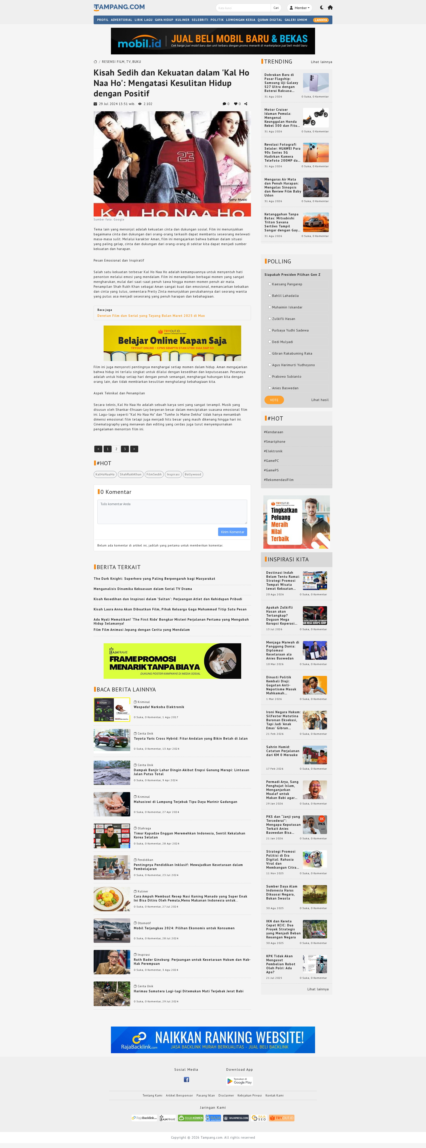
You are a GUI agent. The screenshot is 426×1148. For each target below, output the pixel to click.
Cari (276, 8)
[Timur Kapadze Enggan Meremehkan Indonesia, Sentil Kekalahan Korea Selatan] (112, 835)
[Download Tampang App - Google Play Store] (239, 1080)
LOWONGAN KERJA (240, 20)
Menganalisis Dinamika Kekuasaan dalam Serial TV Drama (143, 589)
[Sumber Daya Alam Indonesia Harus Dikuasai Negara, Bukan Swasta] (315, 894)
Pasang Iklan (206, 1095)
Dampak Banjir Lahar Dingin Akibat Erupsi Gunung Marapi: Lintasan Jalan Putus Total (191, 772)
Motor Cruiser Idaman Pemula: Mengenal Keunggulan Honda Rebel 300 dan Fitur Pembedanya (281, 118)
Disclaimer (226, 1095)
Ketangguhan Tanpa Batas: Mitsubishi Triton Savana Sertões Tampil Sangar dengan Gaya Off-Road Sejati (282, 222)
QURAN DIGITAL (270, 20)
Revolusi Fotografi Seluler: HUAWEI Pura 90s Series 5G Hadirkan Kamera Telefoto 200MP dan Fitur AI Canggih (282, 153)
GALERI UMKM (296, 20)
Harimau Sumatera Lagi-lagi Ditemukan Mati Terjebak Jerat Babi (189, 991)
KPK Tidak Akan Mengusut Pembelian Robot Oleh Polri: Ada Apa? (281, 964)
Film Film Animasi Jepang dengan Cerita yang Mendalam (142, 630)
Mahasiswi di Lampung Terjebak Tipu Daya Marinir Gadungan (185, 802)
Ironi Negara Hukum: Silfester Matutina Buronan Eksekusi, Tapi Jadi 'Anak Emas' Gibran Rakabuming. (283, 720)
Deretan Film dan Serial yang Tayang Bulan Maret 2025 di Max (151, 316)
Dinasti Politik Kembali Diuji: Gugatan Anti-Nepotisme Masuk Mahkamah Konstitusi (281, 685)
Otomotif (144, 923)
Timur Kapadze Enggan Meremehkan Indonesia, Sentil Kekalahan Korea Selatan (189, 835)
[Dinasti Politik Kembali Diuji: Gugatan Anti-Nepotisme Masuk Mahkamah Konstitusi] (315, 685)
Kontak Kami (275, 1095)
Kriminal (144, 702)
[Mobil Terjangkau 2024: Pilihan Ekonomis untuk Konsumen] (112, 930)
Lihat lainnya (321, 62)
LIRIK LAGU (144, 20)
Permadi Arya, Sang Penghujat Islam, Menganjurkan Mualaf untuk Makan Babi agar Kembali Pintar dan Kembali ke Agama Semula (282, 790)
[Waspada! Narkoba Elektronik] (112, 709)
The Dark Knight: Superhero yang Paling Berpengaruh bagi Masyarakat (154, 578)
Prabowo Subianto (287, 376)
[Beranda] (330, 8)
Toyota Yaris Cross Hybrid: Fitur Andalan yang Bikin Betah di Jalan (191, 738)
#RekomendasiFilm (279, 480)
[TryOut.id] (281, 1118)
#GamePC (271, 461)
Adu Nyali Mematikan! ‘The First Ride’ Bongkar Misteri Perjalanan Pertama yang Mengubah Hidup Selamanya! (171, 621)
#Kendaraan (273, 432)
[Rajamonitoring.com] (213, 1118)
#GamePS (271, 470)
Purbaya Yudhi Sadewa (290, 330)
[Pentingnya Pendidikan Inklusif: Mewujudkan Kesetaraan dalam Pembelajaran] (112, 867)
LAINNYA (321, 20)
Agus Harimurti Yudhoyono (293, 365)
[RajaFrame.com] (167, 1118)
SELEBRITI (200, 20)
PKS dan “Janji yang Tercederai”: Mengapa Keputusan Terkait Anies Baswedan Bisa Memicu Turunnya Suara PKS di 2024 (283, 825)
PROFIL (103, 20)
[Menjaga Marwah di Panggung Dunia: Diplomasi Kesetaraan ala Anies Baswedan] (315, 650)
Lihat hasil (320, 400)
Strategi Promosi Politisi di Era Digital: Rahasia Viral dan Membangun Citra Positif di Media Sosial (281, 860)
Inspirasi (173, 474)
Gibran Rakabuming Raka (292, 353)
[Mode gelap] (322, 8)
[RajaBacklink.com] (144, 1118)
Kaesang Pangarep (287, 284)
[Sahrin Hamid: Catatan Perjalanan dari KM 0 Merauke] (315, 755)
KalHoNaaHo (105, 474)
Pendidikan (145, 860)
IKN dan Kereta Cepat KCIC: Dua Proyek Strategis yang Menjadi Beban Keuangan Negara (283, 929)
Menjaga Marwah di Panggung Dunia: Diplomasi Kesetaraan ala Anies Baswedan (282, 650)
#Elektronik (273, 451)
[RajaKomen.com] (190, 1118)
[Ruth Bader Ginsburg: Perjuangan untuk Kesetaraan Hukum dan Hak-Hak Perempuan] (112, 962)
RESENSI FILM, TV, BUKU (121, 62)
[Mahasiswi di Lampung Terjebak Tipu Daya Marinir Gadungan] (112, 804)
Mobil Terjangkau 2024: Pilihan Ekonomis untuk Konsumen (184, 928)
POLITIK (217, 20)
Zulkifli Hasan (283, 319)
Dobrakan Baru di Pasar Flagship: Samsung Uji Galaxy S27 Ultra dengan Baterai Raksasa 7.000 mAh (281, 83)
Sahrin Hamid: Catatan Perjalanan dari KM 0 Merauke (283, 751)
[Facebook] (186, 1079)
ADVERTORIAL (121, 20)
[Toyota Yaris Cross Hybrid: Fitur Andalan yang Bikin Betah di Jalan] (112, 741)
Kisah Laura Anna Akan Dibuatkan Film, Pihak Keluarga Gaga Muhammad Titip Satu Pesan (170, 609)
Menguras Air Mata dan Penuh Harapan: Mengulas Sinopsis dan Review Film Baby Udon (282, 187)
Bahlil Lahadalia (285, 296)
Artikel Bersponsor (179, 1095)
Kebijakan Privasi (250, 1095)
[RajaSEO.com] (259, 1118)
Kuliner (143, 891)
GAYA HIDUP (164, 20)
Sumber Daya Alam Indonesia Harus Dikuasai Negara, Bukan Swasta (282, 892)
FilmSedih (154, 474)
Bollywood (193, 474)
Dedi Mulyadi (282, 342)
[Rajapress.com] (236, 1118)
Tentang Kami (152, 1095)
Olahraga (144, 828)
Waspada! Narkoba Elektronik (159, 707)
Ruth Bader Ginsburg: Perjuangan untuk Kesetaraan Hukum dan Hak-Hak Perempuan (192, 961)
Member (300, 8)
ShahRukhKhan (131, 474)
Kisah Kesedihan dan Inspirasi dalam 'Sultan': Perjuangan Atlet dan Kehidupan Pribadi (168, 599)
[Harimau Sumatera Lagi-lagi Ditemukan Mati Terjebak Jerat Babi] (112, 993)
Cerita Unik (145, 733)
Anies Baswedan (285, 388)
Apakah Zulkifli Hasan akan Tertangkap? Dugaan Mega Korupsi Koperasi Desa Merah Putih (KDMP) (281, 616)
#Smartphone (275, 441)
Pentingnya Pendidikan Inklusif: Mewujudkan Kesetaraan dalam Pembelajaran (188, 867)
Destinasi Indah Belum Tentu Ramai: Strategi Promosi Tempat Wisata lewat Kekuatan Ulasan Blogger (283, 581)
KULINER (182, 20)
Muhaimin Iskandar (287, 307)
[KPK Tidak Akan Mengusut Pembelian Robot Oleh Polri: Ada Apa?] (315, 964)
